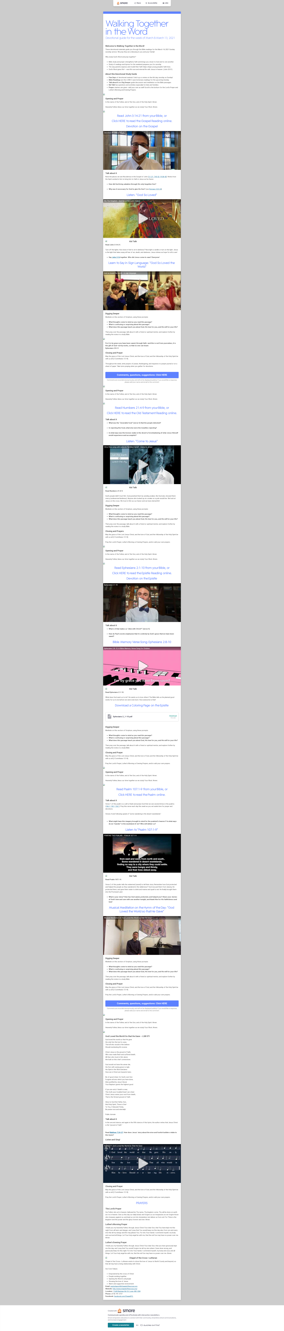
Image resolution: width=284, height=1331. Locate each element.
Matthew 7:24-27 (116, 1132)
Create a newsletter (120, 1325)
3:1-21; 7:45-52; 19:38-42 (157, 177)
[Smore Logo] (122, 3)
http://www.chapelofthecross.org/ (125, 1289)
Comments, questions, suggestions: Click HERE (142, 375)
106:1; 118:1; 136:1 (112, 806)
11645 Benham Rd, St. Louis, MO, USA (126, 1291)
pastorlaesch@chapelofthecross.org (123, 1286)
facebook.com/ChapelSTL (123, 1296)
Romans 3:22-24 (155, 189)
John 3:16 (116, 257)
